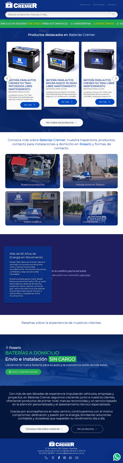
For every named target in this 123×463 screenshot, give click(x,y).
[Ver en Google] (23, 350)
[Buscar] (113, 14)
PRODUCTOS (85, 5)
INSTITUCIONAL (99, 5)
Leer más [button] (23, 339)
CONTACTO (112, 5)
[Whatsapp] (117, 457)
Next (116, 78)
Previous (7, 78)
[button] (5, 345)
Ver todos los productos (60, 122)
